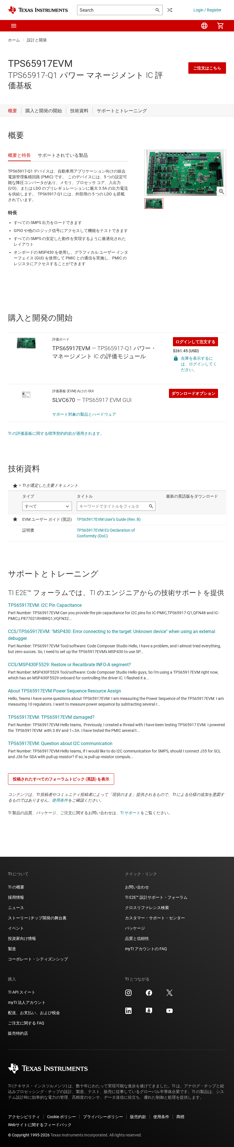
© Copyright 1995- (29, 1135)
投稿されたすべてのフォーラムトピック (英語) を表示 (61, 779)
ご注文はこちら (207, 68)
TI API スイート (21, 992)
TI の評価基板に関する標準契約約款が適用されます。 (56, 433)
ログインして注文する (195, 341)
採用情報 (16, 897)
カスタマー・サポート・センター (155, 918)
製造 (12, 948)
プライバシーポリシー (103, 1116)
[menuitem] (204, 25)
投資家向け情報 (22, 938)
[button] (14, 25)
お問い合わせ (137, 887)
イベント (16, 928)
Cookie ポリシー (61, 1116)
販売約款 (138, 1116)
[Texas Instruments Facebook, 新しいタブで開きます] (149, 994)
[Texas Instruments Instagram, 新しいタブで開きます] (128, 994)
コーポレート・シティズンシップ (38, 959)
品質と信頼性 (137, 938)
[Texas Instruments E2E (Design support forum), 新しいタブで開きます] (149, 1012)
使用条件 (60, 800)
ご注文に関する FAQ (26, 1023)
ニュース (16, 907)
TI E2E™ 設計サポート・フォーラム (156, 897)
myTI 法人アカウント (27, 1002)
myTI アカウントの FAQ (146, 948)
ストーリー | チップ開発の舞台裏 (37, 918)
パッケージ (135, 928)
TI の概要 (16, 887)
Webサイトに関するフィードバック (40, 1124)
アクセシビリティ (24, 1116)
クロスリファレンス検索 (147, 907)
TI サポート (130, 812)
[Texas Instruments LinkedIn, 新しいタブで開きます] (128, 1012)
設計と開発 (37, 40)
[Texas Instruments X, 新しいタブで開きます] (169, 994)
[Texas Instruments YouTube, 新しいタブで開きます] (169, 1012)
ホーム (14, 40)
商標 (180, 1116)
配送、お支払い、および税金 (34, 1012)
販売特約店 (18, 1033)
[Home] (38, 10)
